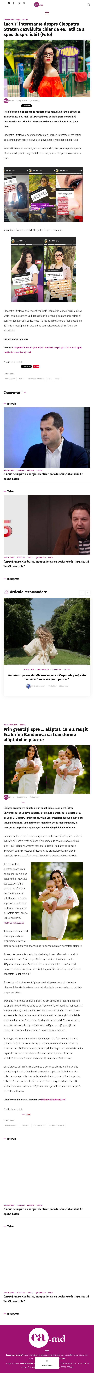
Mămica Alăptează (14, 922)
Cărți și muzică (43, 669)
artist (21, 379)
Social (25, 19)
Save (82, 694)
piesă (57, 379)
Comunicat (56, 669)
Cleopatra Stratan (36, 379)
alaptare (25, 1125)
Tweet (23, 802)
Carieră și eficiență (12, 19)
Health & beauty (10, 725)
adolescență (10, 379)
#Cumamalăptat (11, 1125)
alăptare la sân (39, 1125)
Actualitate (9, 470)
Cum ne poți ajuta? (14, 1355)
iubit (50, 379)
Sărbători (21, 558)
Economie (21, 470)
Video (50, 558)
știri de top (41, 558)
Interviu (30, 470)
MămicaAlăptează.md (53, 1099)
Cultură (67, 669)
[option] (47, 649)
